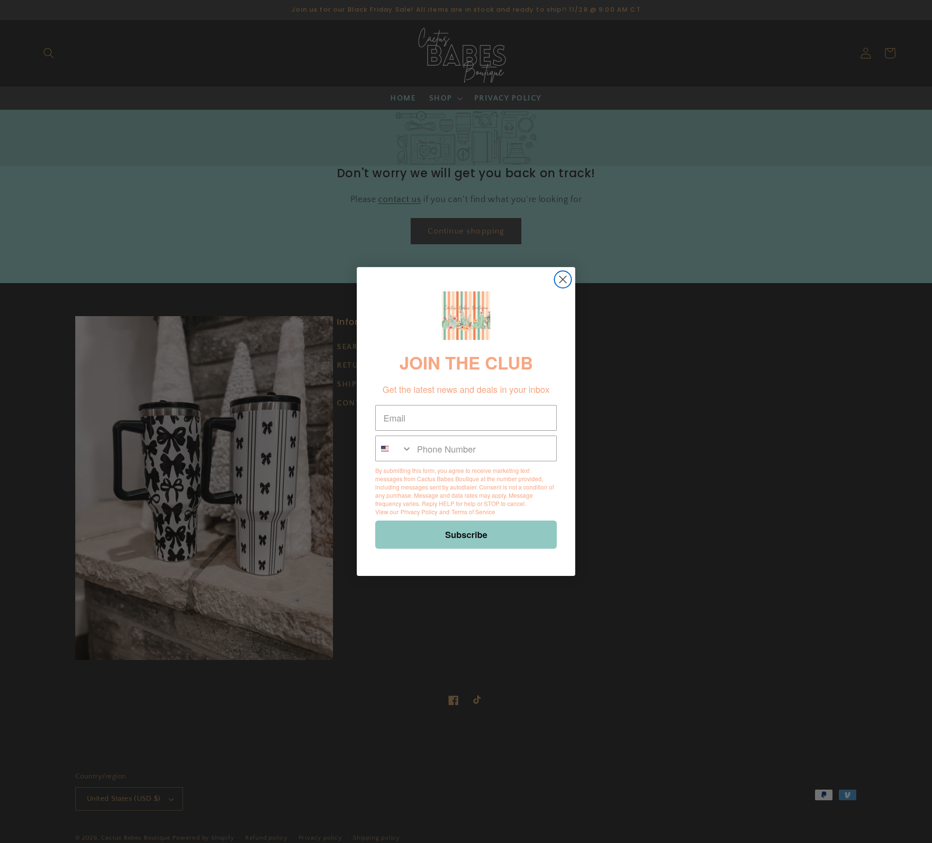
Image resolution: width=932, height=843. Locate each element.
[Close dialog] (562, 279)
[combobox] (394, 448)
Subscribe (466, 534)
